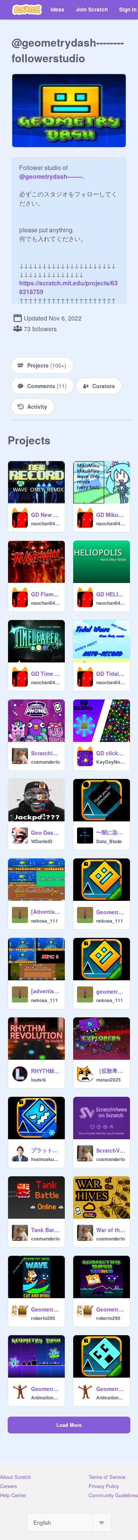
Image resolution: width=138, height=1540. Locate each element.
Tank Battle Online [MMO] (45, 1230)
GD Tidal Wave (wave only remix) (110, 673)
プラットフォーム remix (45, 1150)
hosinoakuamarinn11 (45, 1159)
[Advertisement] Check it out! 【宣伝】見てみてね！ (45, 911)
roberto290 (43, 1318)
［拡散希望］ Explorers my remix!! (110, 1070)
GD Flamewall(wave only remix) (45, 594)
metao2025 (108, 1079)
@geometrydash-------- (51, 176)
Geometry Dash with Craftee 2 (110, 1389)
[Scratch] (27, 9)
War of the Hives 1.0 (110, 1230)
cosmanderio (45, 761)
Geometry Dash (110, 912)
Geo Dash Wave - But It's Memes (45, 832)
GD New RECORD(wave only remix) (45, 514)
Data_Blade (109, 841)
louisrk (38, 1079)
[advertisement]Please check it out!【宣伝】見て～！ (45, 991)
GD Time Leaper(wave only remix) (45, 673)
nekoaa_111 (44, 920)
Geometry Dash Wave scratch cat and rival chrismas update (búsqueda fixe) (45, 1309)
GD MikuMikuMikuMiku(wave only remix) (110, 514)
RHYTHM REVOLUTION (45, 1071)
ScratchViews (110, 1150)
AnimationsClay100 (45, 1397)
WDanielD (42, 841)
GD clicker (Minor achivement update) (110, 753)
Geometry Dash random (110, 1309)
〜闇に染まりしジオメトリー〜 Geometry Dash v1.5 (110, 832)
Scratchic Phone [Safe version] (45, 753)
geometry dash (110, 991)
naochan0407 (45, 523)
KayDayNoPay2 (110, 761)
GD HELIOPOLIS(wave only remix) (110, 594)
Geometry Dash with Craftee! (45, 1389)
